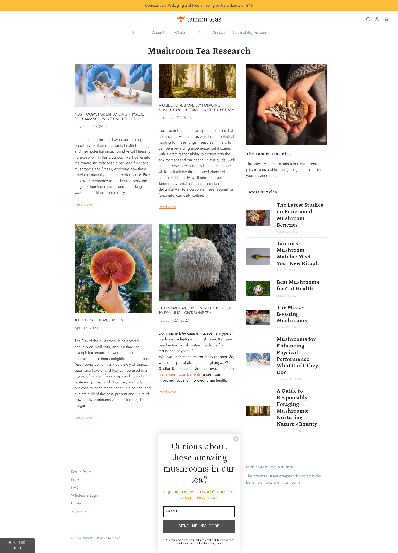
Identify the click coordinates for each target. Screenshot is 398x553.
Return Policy (81, 472)
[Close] (236, 439)
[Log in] (377, 19)
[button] (17, 545)
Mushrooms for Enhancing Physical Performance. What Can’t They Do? (109, 117)
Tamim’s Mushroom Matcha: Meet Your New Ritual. (298, 253)
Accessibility (81, 511)
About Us (159, 32)
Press (75, 479)
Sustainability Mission (249, 32)
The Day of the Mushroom (99, 320)
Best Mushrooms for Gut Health (298, 285)
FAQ (74, 487)
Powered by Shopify (108, 538)
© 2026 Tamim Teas (83, 538)
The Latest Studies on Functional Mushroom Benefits (300, 215)
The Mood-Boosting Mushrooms (292, 314)
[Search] (368, 19)
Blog (201, 32)
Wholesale (182, 32)
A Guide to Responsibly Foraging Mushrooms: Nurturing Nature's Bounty (196, 108)
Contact (218, 32)
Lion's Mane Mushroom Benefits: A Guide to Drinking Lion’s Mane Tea (197, 310)
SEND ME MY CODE (199, 526)
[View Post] (113, 85)
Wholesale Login (85, 495)
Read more (83, 204)
